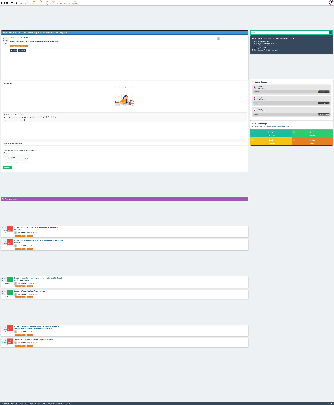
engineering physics (271, 126)
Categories (53, 4)
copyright (44, 403)
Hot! (34, 4)
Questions (28, 4)
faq (16, 403)
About (12, 403)
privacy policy (51, 403)
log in (25, 162)
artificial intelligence (15, 46)
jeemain (254, 126)
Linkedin (21, 403)
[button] (6, 114)
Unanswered (40, 4)
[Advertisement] (167, 17)
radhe (29, 232)
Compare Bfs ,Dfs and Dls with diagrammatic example (33, 339)
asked (11, 37)
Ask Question (67, 4)
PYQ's (21, 4)
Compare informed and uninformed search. (29, 291)
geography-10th (260, 126)
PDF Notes (75, 4)
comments (59, 403)
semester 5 (24, 46)
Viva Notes (60, 4)
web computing (287, 126)
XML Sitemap (67, 403)
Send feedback (5, 403)
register (30, 162)
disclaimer (37, 403)
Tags (47, 4)
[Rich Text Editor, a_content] (125, 130)
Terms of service (29, 403)
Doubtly (260, 86)
